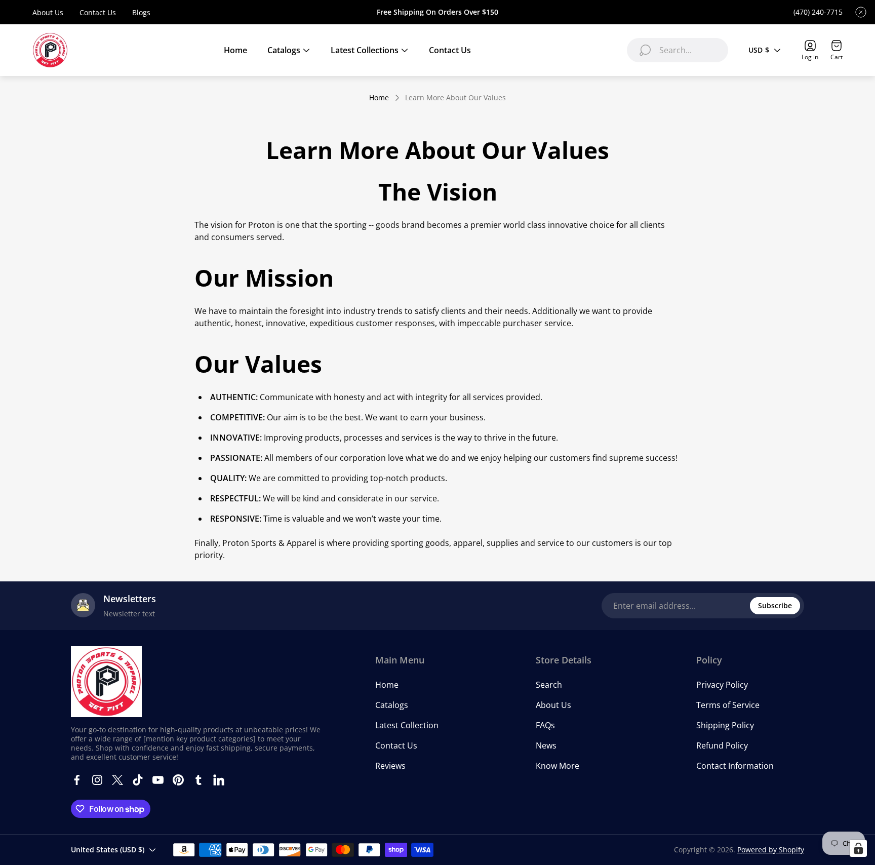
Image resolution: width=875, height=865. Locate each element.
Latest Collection (407, 725)
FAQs (545, 725)
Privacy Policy (722, 684)
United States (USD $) (107, 849)
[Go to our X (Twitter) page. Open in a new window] (117, 780)
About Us (47, 12)
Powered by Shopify (770, 849)
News (546, 745)
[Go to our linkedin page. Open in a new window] (219, 780)
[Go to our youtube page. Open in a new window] (158, 780)
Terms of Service (728, 705)
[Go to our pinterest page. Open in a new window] (178, 780)
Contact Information (735, 765)
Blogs (141, 12)
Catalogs (391, 705)
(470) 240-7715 (818, 12)
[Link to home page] (106, 681)
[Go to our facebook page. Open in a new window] (77, 780)
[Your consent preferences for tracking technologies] (858, 848)
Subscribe (775, 605)
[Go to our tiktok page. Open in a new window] (138, 780)
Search (549, 684)
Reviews (390, 765)
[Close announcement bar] (861, 12)
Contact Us (97, 12)
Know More (557, 765)
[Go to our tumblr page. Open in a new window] (198, 780)
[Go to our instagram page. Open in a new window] (97, 780)
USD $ (758, 50)
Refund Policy (722, 745)
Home (379, 97)
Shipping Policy (725, 725)
